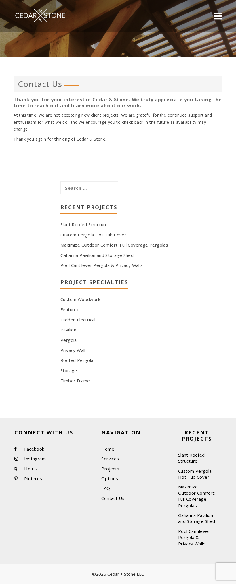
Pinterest (33, 478)
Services (110, 458)
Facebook (33, 449)
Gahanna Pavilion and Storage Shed (97, 255)
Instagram (34, 458)
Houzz (30, 469)
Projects (110, 469)
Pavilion (68, 330)
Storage (68, 370)
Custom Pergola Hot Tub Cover (93, 235)
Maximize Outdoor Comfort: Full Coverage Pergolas (114, 245)
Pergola (68, 340)
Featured (69, 309)
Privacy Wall (72, 350)
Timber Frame (75, 380)
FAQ (105, 488)
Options (109, 478)
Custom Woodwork (80, 299)
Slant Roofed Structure (84, 224)
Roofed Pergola (77, 360)
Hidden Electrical (78, 320)
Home (107, 449)
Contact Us (112, 498)
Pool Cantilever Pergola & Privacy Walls (101, 265)
